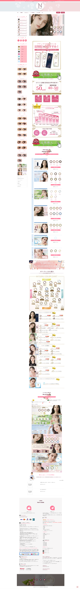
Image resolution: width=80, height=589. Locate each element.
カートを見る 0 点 (59, 0)
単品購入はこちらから (55, 186)
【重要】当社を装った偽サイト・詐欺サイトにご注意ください (47, 482)
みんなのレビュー (26, 12)
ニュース (44, 484)
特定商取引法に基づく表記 (22, 178)
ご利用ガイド (22, 181)
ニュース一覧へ (61, 480)
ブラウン (22, 46)
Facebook (41, 580)
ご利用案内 (21, 12)
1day (20, 27)
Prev (30, 25)
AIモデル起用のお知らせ (43, 489)
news (42, 12)
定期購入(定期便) (56, 167)
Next (63, 25)
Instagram (37, 580)
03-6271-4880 (19, 0)
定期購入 (58, 12)
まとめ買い (63, 12)
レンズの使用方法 (32, 12)
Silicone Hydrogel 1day (22, 19)
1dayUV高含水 (21, 24)
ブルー (22, 56)
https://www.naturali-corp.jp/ (46, 566)
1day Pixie (21, 22)
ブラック (22, 51)
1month (21, 32)
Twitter (44, 580)
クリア (22, 61)
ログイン (63, 0)
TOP (17, 12)
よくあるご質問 (38, 12)
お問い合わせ (22, 186)
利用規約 (22, 183)
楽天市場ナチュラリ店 (46, 552)
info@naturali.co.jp (31, 0)
